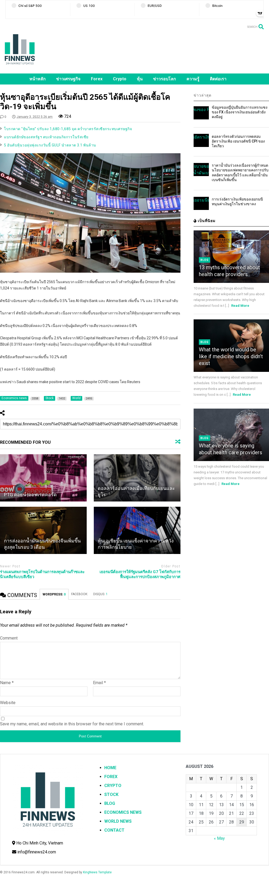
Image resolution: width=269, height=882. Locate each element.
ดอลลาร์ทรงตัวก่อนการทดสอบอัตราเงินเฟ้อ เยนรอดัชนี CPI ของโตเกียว (238, 141)
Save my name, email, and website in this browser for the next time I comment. (72, 723)
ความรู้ (193, 78)
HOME (110, 767)
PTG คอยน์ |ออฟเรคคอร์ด (30, 494)
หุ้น (140, 78)
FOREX (110, 776)
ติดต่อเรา (218, 78)
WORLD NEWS (118, 821)
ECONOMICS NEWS (123, 812)
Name (7, 682)
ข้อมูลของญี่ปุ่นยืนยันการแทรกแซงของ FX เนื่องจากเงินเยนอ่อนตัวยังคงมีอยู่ (239, 112)
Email (99, 682)
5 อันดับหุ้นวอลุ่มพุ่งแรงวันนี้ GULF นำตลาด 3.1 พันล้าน (50, 145)
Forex (96, 78)
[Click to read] (43, 477)
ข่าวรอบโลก (164, 78)
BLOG (109, 803)
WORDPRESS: (54, 594)
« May (219, 838)
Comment (9, 638)
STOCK (111, 794)
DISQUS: (100, 594)
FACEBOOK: (79, 594)
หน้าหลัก (37, 78)
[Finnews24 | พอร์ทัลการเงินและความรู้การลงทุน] (19, 67)
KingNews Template (97, 872)
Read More (240, 306)
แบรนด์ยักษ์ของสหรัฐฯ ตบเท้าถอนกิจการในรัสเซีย (46, 137)
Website (7, 702)
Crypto (119, 78)
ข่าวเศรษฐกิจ (68, 78)
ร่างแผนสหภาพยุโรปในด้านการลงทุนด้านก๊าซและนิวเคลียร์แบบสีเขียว (42, 574)
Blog (204, 259)
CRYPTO (112, 785)
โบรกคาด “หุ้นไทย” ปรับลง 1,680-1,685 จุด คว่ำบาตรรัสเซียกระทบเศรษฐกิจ (68, 129)
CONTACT (114, 830)
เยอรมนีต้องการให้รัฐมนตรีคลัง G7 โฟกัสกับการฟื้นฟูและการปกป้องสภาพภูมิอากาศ (140, 574)
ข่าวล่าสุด (202, 95)
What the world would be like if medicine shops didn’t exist (231, 356)
